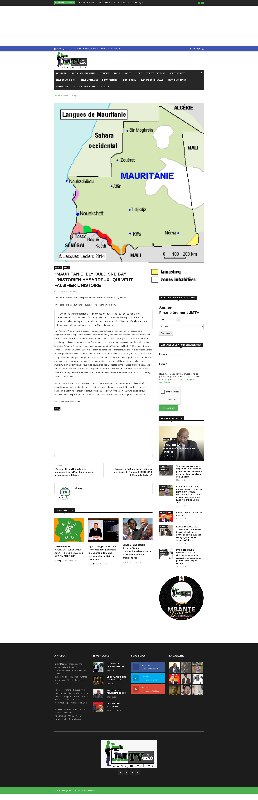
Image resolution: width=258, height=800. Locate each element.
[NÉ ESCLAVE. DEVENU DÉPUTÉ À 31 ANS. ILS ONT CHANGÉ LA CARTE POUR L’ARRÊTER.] (174, 694)
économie (105, 73)
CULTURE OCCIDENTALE (152, 80)
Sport (138, 73)
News (65, 95)
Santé (128, 73)
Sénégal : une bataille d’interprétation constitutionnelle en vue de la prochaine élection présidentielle (137, 551)
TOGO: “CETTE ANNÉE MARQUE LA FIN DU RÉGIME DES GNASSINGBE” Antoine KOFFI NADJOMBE (121, 3)
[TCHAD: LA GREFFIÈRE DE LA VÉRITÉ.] (186, 694)
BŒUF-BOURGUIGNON (66, 80)
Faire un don (166, 333)
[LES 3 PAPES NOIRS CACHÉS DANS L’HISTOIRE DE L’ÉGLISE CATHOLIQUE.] (99, 681)
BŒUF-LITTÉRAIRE (89, 80)
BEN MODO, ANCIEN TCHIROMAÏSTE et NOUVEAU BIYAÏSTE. (180, 448)
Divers (66, 268)
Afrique (75, 95)
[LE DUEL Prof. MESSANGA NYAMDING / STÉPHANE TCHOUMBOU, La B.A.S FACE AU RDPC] (99, 707)
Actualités (61, 73)
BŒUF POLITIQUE (114, 49)
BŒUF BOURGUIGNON (80, 49)
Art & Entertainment (83, 73)
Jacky (78, 488)
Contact (104, 86)
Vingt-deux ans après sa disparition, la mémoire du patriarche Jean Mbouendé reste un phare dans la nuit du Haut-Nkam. (189, 471)
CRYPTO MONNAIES (176, 80)
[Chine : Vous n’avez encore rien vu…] (166, 517)
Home (57, 95)
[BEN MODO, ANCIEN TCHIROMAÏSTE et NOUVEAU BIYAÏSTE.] (174, 672)
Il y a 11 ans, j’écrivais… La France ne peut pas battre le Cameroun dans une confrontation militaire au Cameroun (102, 553)
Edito (117, 73)
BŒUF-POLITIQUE (110, 80)
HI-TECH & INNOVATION (84, 86)
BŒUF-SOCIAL (129, 80)
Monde (162, 512)
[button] (199, 3)
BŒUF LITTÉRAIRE (98, 49)
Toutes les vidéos (155, 73)
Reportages (62, 86)
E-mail (163, 364)
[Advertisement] (129, 26)
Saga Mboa (164, 469)
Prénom (163, 354)
